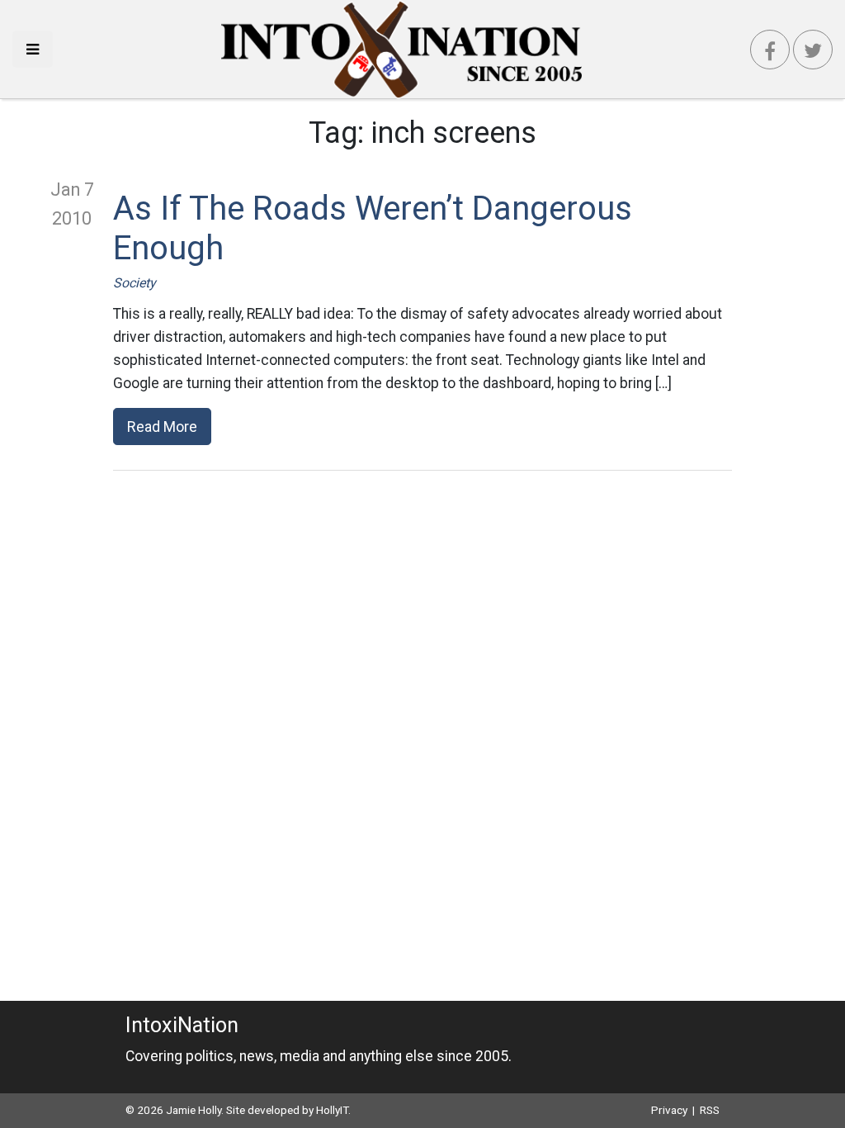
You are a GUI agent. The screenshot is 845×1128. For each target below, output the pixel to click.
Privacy (669, 1109)
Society (134, 283)
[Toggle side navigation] (32, 49)
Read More (162, 426)
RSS (710, 1109)
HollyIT (332, 1109)
